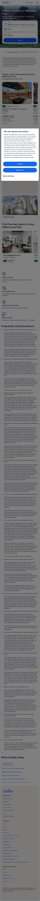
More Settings (8, 176)
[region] (20, 154)
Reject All (20, 170)
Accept (20, 164)
